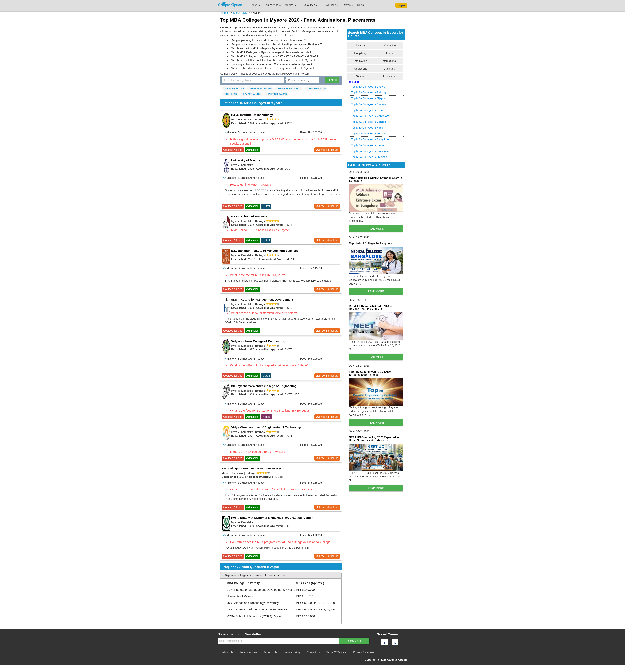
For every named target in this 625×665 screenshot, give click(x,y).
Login (401, 5)
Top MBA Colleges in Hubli (367, 127)
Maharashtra (261, 88)
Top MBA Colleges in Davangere (370, 151)
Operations (360, 68)
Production (389, 76)
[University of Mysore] (226, 166)
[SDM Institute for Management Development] (226, 305)
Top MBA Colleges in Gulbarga (369, 92)
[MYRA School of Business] (226, 222)
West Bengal (277, 94)
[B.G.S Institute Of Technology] (226, 120)
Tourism (360, 76)
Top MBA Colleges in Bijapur (368, 98)
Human (389, 53)
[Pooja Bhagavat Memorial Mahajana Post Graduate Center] (226, 523)
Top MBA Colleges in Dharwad (369, 104)
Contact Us (313, 652)
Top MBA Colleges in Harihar (368, 145)
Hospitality (360, 53)
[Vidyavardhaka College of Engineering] (226, 347)
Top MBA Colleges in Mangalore (370, 116)
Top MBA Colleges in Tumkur (368, 110)
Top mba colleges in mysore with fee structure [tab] (255, 575)
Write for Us (270, 652)
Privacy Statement (364, 652)
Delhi (231, 94)
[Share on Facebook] (384, 643)
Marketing (389, 68)
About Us (227, 652)
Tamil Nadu (317, 88)
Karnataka (234, 88)
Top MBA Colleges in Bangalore (370, 139)
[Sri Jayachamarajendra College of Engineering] (226, 392)
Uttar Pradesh (289, 88)
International (389, 61)
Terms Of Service (336, 652)
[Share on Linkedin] (395, 643)
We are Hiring (292, 652)
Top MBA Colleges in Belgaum (369, 133)
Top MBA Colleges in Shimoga (369, 157)
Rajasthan (252, 94)
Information (389, 45)
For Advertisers (248, 652)
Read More (353, 81)
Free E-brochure (329, 149)
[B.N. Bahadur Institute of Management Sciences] (226, 256)
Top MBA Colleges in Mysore (368, 86)
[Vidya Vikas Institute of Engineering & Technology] (226, 433)
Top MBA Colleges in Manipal (368, 121)
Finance (360, 45)
